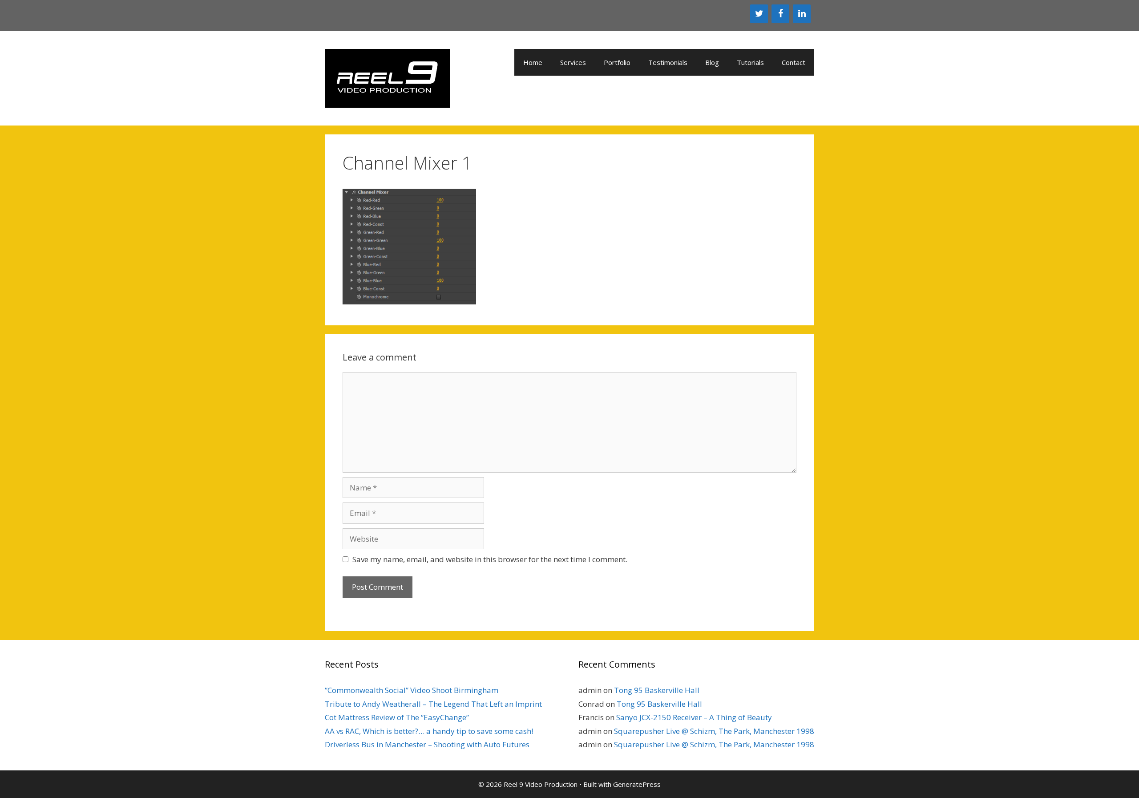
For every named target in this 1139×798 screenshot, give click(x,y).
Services (573, 62)
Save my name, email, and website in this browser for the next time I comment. (489, 559)
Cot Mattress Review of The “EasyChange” (397, 717)
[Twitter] (759, 13)
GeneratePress (637, 784)
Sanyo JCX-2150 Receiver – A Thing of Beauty (694, 717)
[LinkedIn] (802, 13)
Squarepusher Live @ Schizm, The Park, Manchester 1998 (714, 731)
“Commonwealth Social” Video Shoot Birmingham (411, 690)
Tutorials (750, 62)
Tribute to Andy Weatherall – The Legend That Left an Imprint (433, 704)
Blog (712, 62)
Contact (793, 62)
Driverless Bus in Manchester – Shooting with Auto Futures (427, 744)
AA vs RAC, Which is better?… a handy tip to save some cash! (429, 731)
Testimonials (667, 62)
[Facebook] (780, 13)
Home (532, 62)
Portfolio (617, 62)
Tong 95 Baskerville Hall (656, 690)
